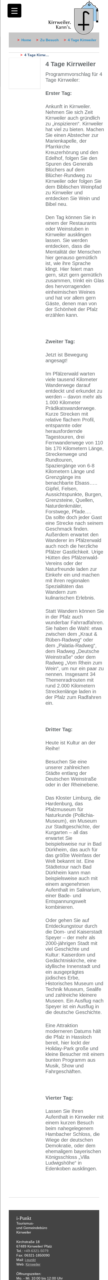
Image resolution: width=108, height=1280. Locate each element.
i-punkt (30, 1260)
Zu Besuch (49, 40)
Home (26, 40)
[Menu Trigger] (14, 10)
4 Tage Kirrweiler (82, 40)
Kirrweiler (33, 1264)
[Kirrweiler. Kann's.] (73, 17)
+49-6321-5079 (36, 1251)
